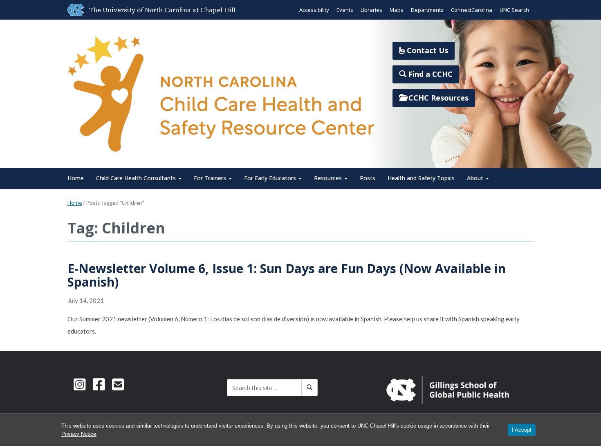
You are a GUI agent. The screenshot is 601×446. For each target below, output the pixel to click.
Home (75, 178)
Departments (427, 9)
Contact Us (426, 50)
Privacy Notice (78, 434)
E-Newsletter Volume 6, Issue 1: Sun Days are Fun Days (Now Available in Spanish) (286, 275)
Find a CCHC (429, 74)
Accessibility (314, 9)
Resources (328, 178)
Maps (397, 9)
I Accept (521, 430)
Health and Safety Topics (421, 178)
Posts (367, 178)
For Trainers (211, 178)
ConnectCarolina (471, 9)
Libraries (371, 9)
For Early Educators (271, 178)
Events (344, 9)
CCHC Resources (437, 98)
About (476, 178)
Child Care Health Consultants (136, 178)
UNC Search (514, 9)
